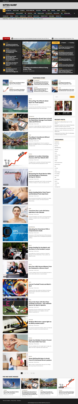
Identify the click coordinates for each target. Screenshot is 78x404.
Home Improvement (10, 13)
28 (31, 373)
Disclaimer (51, 16)
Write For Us (36, 16)
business (41, 18)
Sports (16, 16)
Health (63, 10)
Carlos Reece (37, 325)
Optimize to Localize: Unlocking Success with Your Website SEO (11, 70)
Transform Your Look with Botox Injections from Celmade (39, 211)
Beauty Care (16, 10)
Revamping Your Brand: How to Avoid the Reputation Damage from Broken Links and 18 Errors (12, 58)
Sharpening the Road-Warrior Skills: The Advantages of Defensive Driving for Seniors (12, 45)
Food (48, 10)
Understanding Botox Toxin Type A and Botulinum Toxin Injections (66, 90)
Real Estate (56, 13)
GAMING (58, 10)
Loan (35, 13)
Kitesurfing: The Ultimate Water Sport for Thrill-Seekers (12, 51)
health (11, 18)
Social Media (67, 13)
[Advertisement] (39, 29)
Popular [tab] (64, 42)
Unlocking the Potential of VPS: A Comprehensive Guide (39, 230)
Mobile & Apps (41, 13)
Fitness (15, 18)
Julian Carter (32, 72)
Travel (11, 16)
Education (38, 10)
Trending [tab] (71, 42)
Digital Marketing (30, 10)
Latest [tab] (56, 42)
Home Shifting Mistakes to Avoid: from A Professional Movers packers (40, 359)
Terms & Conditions (6, 400)
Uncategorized (8, 54)
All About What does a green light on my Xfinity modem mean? (40, 322)
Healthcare (20, 18)
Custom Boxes (30, 18)
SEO (62, 13)
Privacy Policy (44, 16)
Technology (5, 16)
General (53, 10)
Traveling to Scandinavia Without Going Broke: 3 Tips (47, 38)
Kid (25, 13)
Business (22, 10)
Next (33, 373)
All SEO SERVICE (42, 402)
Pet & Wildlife (49, 13)
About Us (30, 16)
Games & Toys (23, 16)
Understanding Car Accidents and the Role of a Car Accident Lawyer (39, 248)
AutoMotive (8, 10)
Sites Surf (10, 5)
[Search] (74, 13)
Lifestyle (30, 13)
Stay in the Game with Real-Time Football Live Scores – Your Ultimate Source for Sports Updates (40, 303)
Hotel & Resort (19, 13)
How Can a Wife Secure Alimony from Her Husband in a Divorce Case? (40, 267)
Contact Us (58, 16)
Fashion (44, 10)
